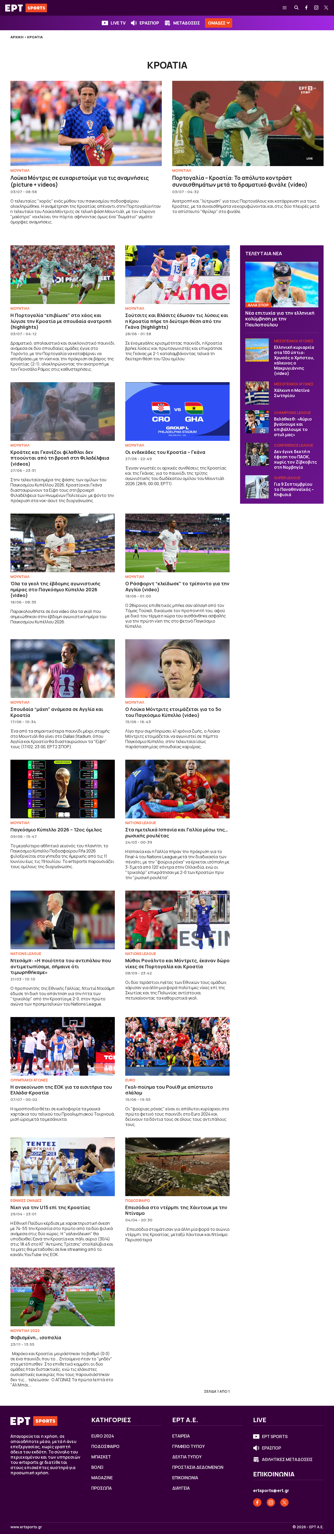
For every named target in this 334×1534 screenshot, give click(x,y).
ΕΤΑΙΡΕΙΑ (181, 1436)
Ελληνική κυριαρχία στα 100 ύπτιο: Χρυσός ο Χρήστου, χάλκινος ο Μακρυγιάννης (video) (294, 360)
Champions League (292, 412)
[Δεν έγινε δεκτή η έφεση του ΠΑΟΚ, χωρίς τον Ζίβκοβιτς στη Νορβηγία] (257, 454)
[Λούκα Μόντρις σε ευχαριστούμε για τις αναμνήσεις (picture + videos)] (86, 123)
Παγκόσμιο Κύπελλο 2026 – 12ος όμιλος (56, 829)
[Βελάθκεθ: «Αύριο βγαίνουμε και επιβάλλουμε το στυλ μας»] (257, 422)
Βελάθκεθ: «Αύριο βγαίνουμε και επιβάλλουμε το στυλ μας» (293, 427)
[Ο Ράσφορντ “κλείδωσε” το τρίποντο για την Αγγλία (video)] (177, 543)
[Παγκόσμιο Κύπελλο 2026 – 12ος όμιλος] (62, 789)
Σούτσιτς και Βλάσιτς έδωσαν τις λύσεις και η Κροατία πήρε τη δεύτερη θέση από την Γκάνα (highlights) (176, 321)
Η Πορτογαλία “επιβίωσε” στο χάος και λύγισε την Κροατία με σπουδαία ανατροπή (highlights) (60, 321)
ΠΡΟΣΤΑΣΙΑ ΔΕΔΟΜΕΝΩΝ (197, 1467)
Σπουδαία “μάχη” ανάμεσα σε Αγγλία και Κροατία (56, 712)
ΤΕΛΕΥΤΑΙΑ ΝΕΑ (263, 253)
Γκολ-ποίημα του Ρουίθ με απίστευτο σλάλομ (169, 1090)
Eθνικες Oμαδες (26, 1200)
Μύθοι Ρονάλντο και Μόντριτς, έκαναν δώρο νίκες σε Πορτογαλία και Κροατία (177, 963)
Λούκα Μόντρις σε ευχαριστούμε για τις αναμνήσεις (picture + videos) (79, 181)
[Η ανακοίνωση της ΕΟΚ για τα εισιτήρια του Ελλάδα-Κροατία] (62, 1046)
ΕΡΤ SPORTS (275, 1436)
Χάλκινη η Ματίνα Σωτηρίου (291, 393)
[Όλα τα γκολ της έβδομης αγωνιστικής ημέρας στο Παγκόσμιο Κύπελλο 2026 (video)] (62, 543)
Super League (287, 478)
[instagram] (316, 8)
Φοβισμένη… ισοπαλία (35, 1337)
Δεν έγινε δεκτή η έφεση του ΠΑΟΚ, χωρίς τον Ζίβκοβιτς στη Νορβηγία (295, 459)
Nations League (140, 822)
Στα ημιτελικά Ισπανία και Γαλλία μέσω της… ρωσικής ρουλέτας (176, 832)
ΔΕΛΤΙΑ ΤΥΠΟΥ (187, 1457)
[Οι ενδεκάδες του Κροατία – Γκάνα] (177, 411)
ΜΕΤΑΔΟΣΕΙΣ (186, 23)
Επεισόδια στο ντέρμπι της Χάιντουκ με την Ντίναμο (176, 1210)
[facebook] (306, 8)
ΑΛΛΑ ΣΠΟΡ (258, 304)
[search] (296, 8)
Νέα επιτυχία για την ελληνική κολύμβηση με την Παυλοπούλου (279, 319)
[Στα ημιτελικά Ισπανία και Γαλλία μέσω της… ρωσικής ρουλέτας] (177, 789)
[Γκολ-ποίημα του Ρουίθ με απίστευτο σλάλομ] (177, 1046)
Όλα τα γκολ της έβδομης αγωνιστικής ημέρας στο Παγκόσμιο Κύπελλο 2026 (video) (55, 589)
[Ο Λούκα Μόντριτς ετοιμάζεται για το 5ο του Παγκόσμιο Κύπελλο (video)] (177, 668)
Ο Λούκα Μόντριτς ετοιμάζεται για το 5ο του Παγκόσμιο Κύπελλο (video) (173, 712)
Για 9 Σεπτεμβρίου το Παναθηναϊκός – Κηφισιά (294, 490)
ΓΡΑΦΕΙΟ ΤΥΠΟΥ (188, 1446)
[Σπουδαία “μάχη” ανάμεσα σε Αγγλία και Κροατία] (62, 668)
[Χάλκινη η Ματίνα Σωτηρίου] (257, 393)
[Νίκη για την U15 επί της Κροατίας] (62, 1166)
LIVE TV (118, 23)
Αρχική (16, 37)
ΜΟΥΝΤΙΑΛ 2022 (25, 1330)
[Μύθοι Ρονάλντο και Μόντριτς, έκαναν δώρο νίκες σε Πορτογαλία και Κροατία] (177, 920)
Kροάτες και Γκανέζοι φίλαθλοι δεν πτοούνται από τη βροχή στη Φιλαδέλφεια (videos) (59, 458)
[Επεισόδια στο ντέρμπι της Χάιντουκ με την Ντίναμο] (177, 1166)
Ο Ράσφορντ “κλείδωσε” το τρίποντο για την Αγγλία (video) (177, 586)
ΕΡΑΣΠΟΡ (149, 23)
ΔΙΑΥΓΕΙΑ (181, 1488)
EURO (130, 1080)
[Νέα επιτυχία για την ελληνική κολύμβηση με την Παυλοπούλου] (281, 285)
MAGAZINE (102, 1478)
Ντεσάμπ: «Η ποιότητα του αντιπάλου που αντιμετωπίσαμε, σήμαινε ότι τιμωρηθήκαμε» (60, 966)
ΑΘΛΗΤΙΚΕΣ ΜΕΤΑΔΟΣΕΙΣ (287, 1459)
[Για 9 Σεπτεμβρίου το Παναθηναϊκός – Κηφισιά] (257, 487)
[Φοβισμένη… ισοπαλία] (62, 1297)
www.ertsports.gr (26, 1527)
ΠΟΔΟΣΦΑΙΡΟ (137, 1200)
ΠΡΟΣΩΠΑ (101, 1488)
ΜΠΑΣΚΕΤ (101, 1457)
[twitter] (326, 8)
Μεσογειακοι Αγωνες (293, 341)
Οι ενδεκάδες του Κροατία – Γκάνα (165, 452)
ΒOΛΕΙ (97, 1467)
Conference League (293, 445)
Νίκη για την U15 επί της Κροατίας (50, 1207)
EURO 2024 (102, 1436)
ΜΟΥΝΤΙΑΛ (19, 170)
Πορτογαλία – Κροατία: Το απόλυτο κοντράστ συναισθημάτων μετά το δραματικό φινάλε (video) (240, 181)
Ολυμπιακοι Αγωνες (29, 1080)
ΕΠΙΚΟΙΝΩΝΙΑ (185, 1478)
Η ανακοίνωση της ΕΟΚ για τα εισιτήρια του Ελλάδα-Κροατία (61, 1090)
